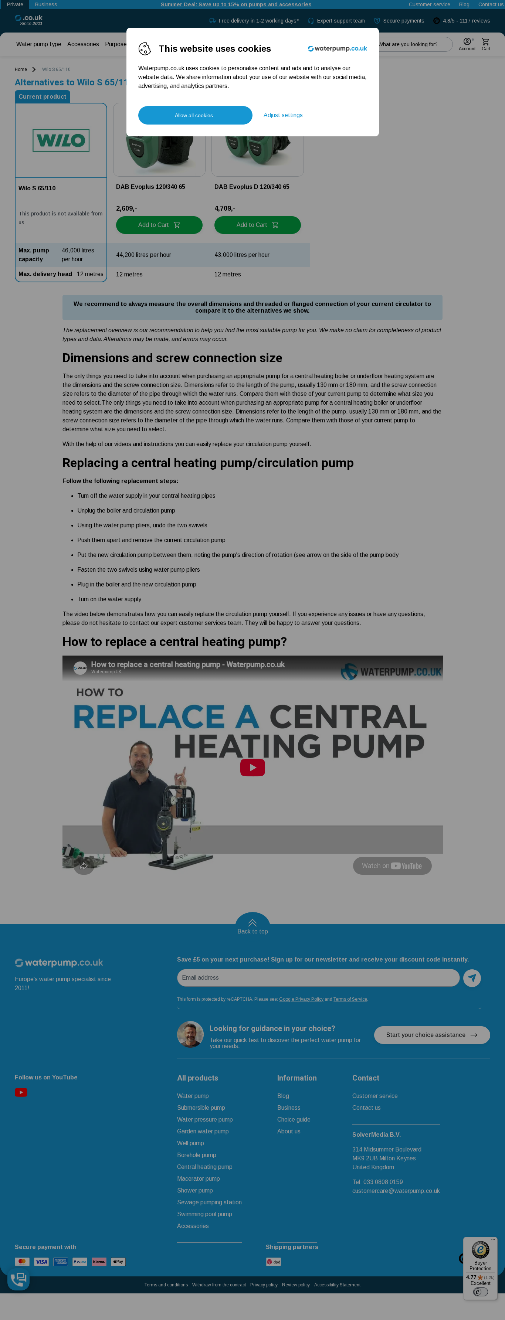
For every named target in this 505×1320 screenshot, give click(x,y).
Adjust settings (283, 115)
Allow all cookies (194, 115)
